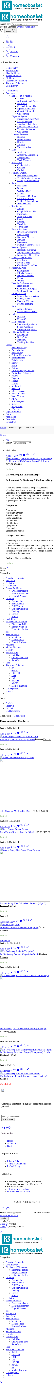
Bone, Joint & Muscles (22, 96)
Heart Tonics (23, 286)
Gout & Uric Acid (25, 111)
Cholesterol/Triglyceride (28, 291)
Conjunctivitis (23, 165)
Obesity (20, 142)
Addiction (21, 152)
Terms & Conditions (16, 1163)
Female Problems (13, 75)
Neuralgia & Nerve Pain (28, 180)
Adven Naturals (19, 350)
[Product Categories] (8, 42)
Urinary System (19, 293)
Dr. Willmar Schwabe (21, 373)
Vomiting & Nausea (26, 129)
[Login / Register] (7, 38)
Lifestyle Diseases (20, 134)
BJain (14, 365)
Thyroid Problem (19, 596)
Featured (10, 706)
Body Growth (18, 603)
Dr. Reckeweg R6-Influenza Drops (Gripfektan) (27, 461)
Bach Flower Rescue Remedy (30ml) (17, 832)
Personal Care (12, 70)
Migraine (10, 644)
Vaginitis (21, 239)
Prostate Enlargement (27, 329)
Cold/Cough (17, 606)
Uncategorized (12, 688)
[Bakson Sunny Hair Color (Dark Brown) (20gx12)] (27, 875)
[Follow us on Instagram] (9, 1128)
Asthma (20, 209)
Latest (8, 414)
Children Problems (20, 332)
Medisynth (16, 386)
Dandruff (21, 319)
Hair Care (16, 655)
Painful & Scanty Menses (28, 245)
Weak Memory (24, 160)
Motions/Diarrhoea (25, 275)
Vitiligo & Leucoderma (27, 201)
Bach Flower (12, 86)
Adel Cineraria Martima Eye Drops (16, 811)
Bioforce (15, 363)
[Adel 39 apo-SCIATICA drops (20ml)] (27, 736)
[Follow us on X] (2, 1128)
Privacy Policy (13, 1161)
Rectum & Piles (19, 268)
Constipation (23, 270)
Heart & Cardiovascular (22, 283)
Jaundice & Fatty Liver (27, 124)
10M (14, 675)
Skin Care (16, 660)
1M (13, 678)
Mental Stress (18, 639)
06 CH (15, 670)
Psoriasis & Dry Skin (26, 196)
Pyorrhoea (22, 260)
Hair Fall (21, 316)
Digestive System (19, 116)
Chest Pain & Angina (27, 288)
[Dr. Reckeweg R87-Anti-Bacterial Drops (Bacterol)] (27, 1073)
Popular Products (13, 411)
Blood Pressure (24, 139)
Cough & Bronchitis (26, 211)
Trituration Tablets (20, 629)
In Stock (9, 708)
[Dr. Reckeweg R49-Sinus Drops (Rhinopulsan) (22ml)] (27, 1049)
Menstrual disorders (20, 593)
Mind (14, 149)
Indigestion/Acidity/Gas (28, 119)
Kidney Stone (23, 298)
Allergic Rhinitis (24, 216)
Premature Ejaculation (27, 324)
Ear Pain (21, 170)
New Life (16, 388)
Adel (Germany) (19, 347)
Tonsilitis (21, 224)
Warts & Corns (24, 203)
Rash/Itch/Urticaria (25, 198)
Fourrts (15, 375)
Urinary (9, 691)
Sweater (21, 27)
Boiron (15, 368)
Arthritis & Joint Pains (27, 101)
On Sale (9, 703)
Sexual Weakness (25, 327)
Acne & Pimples (24, 309)
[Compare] (32, 456)
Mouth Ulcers (23, 262)
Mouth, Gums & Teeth (22, 257)
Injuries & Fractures (26, 108)
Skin (14, 183)
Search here (5, 24)
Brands (9, 345)
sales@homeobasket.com (18, 1189)
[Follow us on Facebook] (4, 1128)
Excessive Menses (25, 237)
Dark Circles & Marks (27, 311)
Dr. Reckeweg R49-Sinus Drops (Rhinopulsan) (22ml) (25, 1052)
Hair (14, 314)
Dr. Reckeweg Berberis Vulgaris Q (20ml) (19, 954)
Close (3, 1224)
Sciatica (20, 98)
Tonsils (15, 614)
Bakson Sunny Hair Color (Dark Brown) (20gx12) (23, 903)
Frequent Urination (26, 301)
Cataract (21, 167)
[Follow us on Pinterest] (7, 1128)
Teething (15, 611)
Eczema (20, 193)
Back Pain (22, 103)
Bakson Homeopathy (21, 355)
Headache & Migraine (27, 175)
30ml (8, 940)
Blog (9, 1146)
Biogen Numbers (19, 627)
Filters (3, 435)
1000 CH (16, 673)
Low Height (22, 334)
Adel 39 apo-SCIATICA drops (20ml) (17, 739)
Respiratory (17, 206)
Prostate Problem (25, 304)
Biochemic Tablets (20, 624)
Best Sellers (11, 419)
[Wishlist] (22, 456)
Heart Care (11, 585)
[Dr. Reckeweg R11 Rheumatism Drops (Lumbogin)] (27, 1000)
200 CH (15, 680)
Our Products (12, 90)
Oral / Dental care (20, 657)
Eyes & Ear (17, 162)
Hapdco (15, 378)
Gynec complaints (20, 591)
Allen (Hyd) (17, 352)
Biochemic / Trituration (16, 80)
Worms (20, 280)
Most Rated (11, 417)
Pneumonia (22, 214)
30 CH (15, 683)
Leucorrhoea (23, 234)
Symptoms (10, 93)
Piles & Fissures (24, 273)
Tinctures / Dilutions (15, 83)
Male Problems (12, 73)
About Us (11, 1143)
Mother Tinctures (13, 647)
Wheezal (15, 409)
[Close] (7, 568)
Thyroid (21, 144)
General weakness (20, 609)
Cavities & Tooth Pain (27, 265)
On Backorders (13, 711)
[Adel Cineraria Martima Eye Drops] (27, 782)
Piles (8, 662)
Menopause (22, 242)
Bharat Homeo (18, 357)
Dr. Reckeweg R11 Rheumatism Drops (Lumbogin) (23, 1028)
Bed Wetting (23, 337)
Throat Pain (22, 227)
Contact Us (11, 422)
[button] (12, 456)
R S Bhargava (18, 401)
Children (10, 78)
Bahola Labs (17, 360)
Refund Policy (13, 1166)
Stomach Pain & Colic (27, 126)
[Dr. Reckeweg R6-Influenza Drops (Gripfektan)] (30, 458)
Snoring (20, 221)
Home (3, 427)
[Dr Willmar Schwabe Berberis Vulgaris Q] (27, 924)
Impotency (16, 637)
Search (8, 31)
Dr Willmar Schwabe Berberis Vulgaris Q (19, 927)
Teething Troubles (25, 342)
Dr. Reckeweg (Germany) (23, 370)
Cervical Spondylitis (26, 106)
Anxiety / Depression (15, 578)
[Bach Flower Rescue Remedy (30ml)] (27, 829)
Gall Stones (22, 132)
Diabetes (21, 137)
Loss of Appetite (24, 121)
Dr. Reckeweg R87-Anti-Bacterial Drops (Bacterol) (23, 1076)
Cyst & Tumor (23, 191)
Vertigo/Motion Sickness (28, 178)
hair (7, 632)
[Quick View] (27, 456)
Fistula (20, 278)
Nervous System (19, 173)
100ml (3, 940)
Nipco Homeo (18, 391)
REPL (14, 399)
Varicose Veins (24, 147)
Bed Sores (22, 185)
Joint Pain (10, 580)
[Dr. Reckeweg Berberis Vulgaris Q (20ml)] (27, 951)
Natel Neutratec (19, 396)
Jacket (28, 27)
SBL (14, 404)
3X (13, 668)
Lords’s (15, 383)
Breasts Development (27, 232)
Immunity (21, 340)
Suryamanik (17, 406)
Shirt (33, 27)
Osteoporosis (23, 114)
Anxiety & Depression (27, 155)
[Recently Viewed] (8, 1210)
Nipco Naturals (18, 393)
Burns (20, 188)
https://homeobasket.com (18, 1191)
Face (14, 306)
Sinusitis (21, 219)
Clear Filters (19, 716)
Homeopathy (12, 68)
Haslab (15, 381)
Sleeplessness (23, 157)
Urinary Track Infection (28, 296)
